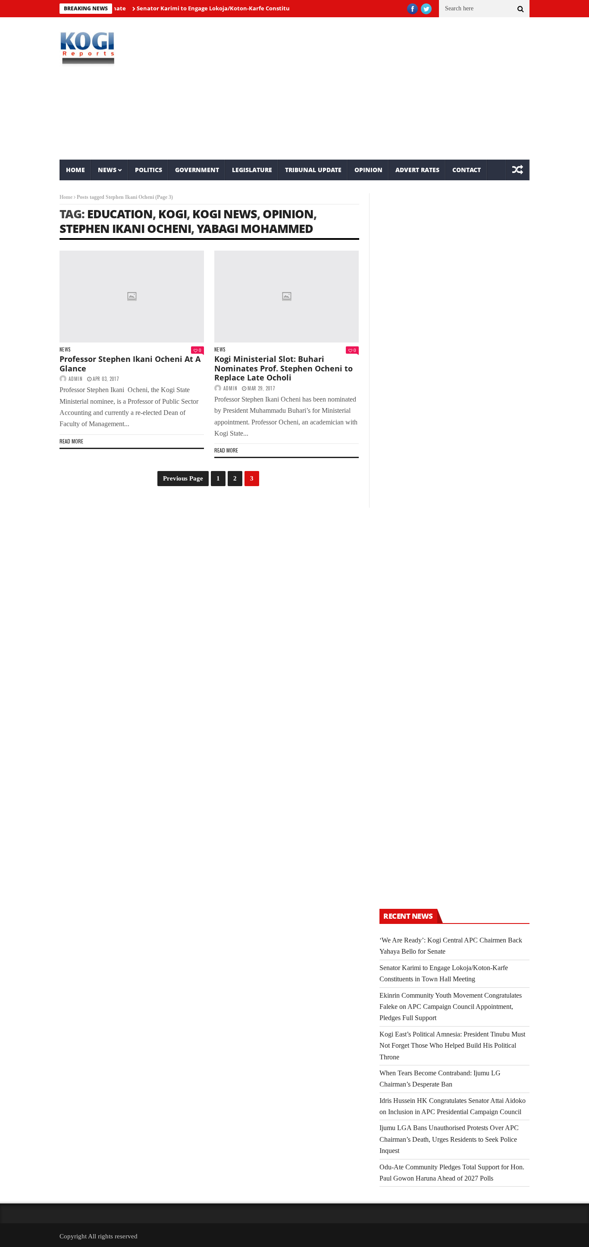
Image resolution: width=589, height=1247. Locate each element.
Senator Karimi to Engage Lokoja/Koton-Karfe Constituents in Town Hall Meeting (235, 8)
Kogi (172, 214)
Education (120, 214)
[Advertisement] (374, 88)
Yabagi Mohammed (255, 228)
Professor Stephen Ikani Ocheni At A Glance (130, 364)
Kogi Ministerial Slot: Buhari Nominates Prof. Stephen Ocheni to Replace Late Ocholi (283, 368)
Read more (71, 441)
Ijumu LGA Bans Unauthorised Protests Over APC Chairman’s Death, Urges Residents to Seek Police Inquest (449, 1139)
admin (76, 378)
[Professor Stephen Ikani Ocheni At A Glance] (132, 296)
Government (197, 170)
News (107, 170)
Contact (466, 170)
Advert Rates (417, 170)
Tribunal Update (313, 170)
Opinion (368, 170)
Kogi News (224, 214)
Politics (148, 170)
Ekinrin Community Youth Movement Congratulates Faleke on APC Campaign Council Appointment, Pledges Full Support (450, 1007)
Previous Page (183, 478)
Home (75, 170)
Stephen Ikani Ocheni (125, 228)
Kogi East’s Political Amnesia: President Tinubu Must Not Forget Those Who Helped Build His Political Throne (452, 1045)
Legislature (252, 170)
